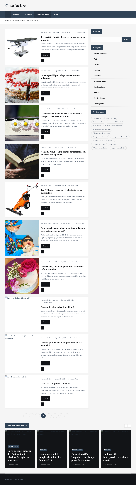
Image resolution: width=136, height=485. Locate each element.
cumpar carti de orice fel (120, 137)
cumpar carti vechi (99, 144)
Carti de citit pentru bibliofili (55, 383)
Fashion (16, 14)
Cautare (96, 32)
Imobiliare (28, 14)
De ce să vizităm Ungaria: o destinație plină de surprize (83, 457)
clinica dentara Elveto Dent (102, 129)
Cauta (126, 39)
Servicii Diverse (99, 98)
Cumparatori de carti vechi (102, 133)
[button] (126, 426)
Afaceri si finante (100, 53)
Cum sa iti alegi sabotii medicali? (57, 307)
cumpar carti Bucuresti (101, 137)
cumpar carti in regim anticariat (103, 140)
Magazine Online (42, 14)
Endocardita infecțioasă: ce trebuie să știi (115, 457)
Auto (96, 59)
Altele (56, 14)
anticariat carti (111, 118)
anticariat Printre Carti (116, 122)
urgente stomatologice (118, 148)
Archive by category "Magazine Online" (25, 20)
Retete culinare (99, 87)
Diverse (96, 65)
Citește (45, 55)
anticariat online (99, 122)
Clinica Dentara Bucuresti (114, 125)
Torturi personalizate (100, 148)
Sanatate (55, 32)
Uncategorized (99, 104)
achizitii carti (98, 118)
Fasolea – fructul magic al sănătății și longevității (50, 457)
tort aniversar (114, 144)
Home (7, 20)
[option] (20, 449)
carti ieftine (97, 125)
